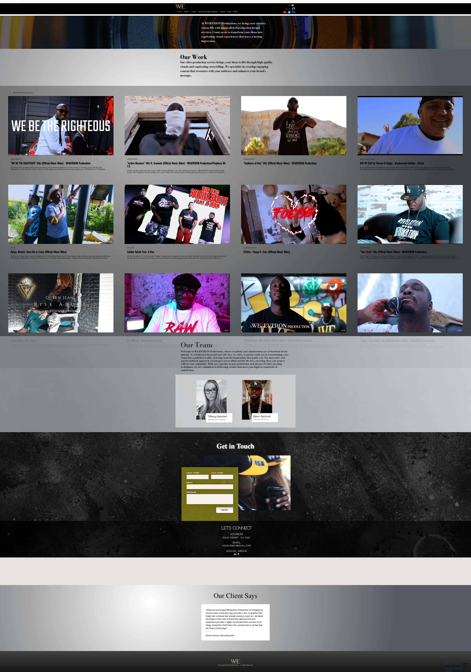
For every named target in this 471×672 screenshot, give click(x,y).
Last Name (217, 473)
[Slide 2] (235, 644)
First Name (193, 473)
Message (191, 492)
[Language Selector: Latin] (291, 5)
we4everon (229, 545)
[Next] (464, 618)
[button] (21, 93)
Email (190, 482)
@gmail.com (243, 545)
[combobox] (454, 93)
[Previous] (6, 618)
